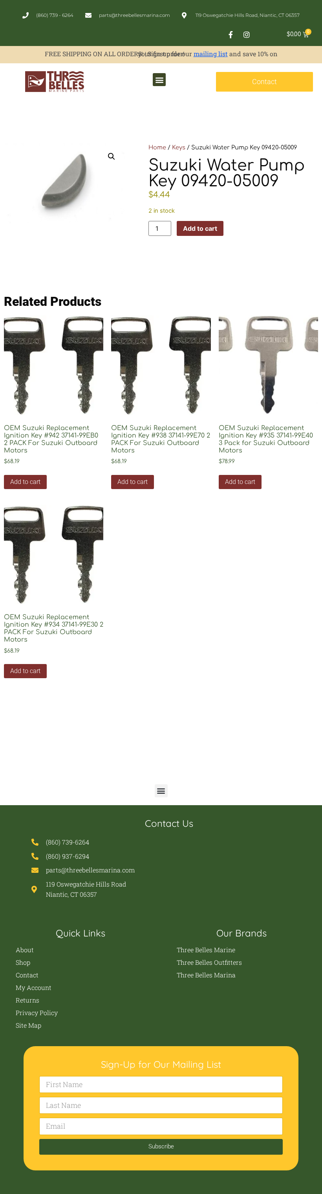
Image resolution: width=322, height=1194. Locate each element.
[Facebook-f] (230, 35)
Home (157, 147)
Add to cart (200, 228)
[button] (159, 79)
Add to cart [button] (25, 482)
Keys (178, 147)
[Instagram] (247, 35)
